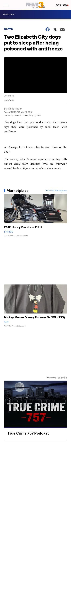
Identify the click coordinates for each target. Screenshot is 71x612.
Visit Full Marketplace (56, 190)
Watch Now (61, 5)
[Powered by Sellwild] (62, 378)
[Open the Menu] (5, 5)
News (8, 29)
